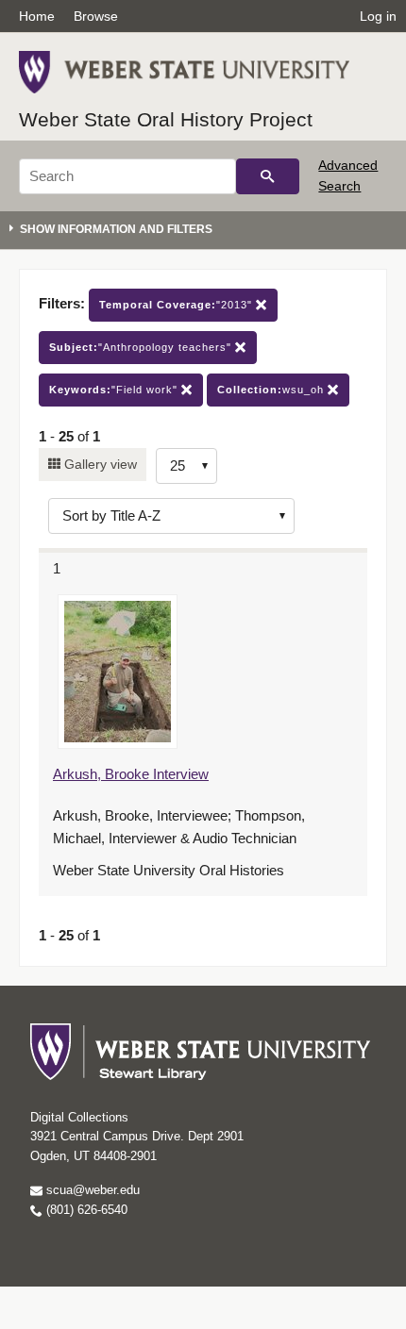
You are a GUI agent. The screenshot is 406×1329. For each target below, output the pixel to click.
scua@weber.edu (91, 1190)
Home (37, 16)
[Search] (267, 176)
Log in (378, 16)
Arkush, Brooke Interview (131, 774)
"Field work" (115, 389)
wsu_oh (272, 389)
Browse (96, 16)
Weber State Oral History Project (166, 119)
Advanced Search (348, 175)
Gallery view (98, 464)
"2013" (177, 304)
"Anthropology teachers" (142, 347)
